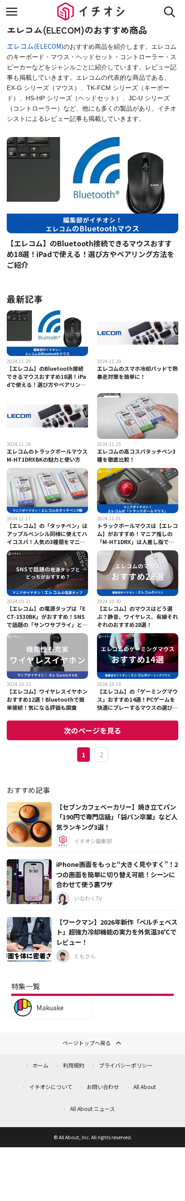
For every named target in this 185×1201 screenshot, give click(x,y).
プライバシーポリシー (126, 1065)
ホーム (40, 1065)
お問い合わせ (103, 1086)
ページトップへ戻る (86, 1043)
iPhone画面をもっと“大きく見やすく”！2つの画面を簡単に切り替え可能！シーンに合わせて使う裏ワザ (117, 874)
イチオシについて (50, 1086)
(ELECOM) (48, 46)
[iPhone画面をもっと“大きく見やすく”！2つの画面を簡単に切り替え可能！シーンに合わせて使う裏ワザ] (29, 881)
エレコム (20, 46)
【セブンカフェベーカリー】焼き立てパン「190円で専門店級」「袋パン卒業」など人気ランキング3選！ (116, 817)
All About (144, 1086)
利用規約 (73, 1065)
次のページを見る (92, 730)
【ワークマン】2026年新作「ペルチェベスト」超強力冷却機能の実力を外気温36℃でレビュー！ (116, 932)
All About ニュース (92, 1108)
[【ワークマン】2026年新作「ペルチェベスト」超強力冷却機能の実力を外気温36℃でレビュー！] (29, 939)
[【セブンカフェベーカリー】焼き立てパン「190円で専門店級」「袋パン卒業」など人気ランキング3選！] (29, 824)
